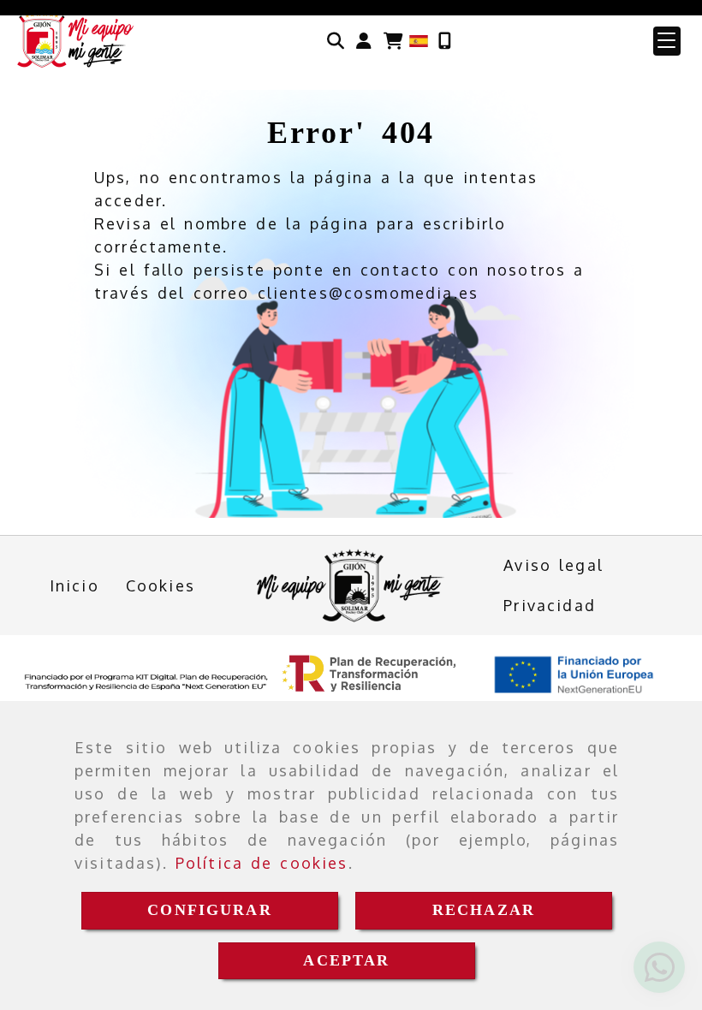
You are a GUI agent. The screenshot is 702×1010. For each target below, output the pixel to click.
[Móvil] (444, 41)
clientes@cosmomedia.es (368, 292)
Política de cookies (262, 862)
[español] (418, 39)
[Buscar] (335, 41)
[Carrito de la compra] (393, 41)
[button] (364, 41)
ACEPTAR (346, 960)
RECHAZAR (483, 909)
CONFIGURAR (209, 909)
